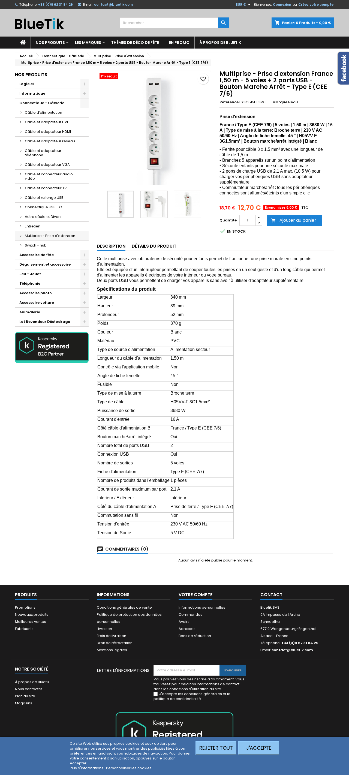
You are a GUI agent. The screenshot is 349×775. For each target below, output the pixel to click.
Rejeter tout (216, 747)
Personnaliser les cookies (129, 768)
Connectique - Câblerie (41, 103)
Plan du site (25, 696)
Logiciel (26, 83)
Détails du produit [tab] (154, 246)
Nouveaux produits (31, 614)
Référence (229, 102)
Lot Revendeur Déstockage (44, 321)
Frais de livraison (111, 635)
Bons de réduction (195, 635)
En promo (179, 42)
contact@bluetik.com (113, 4)
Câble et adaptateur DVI (46, 122)
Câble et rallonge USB (44, 197)
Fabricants (24, 628)
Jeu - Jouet (30, 274)
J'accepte (258, 747)
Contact (271, 594)
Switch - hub (36, 245)
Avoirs (184, 621)
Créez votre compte (315, 4)
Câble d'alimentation (43, 112)
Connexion (282, 4)
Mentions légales (112, 650)
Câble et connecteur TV (46, 188)
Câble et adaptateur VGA (47, 164)
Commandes (190, 614)
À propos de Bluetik (220, 42)
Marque (279, 102)
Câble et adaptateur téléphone (43, 153)
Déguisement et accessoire (45, 264)
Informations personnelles (202, 607)
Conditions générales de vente (124, 607)
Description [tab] (111, 246)
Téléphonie (29, 283)
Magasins (23, 703)
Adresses (187, 628)
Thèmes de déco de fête (135, 42)
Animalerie (29, 312)
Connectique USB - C (43, 207)
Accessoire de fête (36, 254)
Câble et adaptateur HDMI (48, 131)
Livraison (104, 628)
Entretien (32, 226)
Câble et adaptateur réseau (50, 141)
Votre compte (195, 594)
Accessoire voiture (36, 302)
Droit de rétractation (115, 642)
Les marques (88, 42)
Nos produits (50, 42)
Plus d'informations (87, 768)
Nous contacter (28, 689)
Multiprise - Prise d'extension (50, 235)
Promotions (25, 607)
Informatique (32, 93)
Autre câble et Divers (43, 216)
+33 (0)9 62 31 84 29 (55, 4)
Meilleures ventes (30, 621)
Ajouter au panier (293, 220)
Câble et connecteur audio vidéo (49, 176)
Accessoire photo (35, 293)
